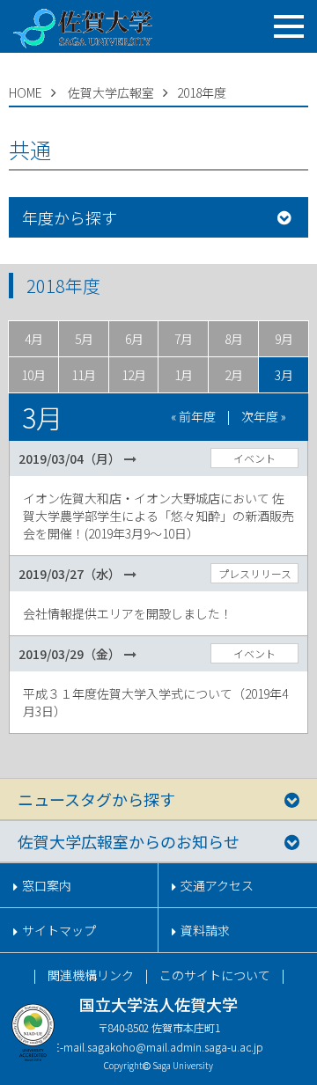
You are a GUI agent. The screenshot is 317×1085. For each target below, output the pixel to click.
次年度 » (263, 416)
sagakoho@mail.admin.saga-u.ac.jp (175, 1046)
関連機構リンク (91, 975)
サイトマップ (59, 930)
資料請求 (205, 930)
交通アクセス (217, 885)
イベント (254, 458)
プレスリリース (254, 573)
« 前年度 (193, 416)
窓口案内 (46, 885)
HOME (25, 92)
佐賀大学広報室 (111, 92)
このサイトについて (214, 975)
